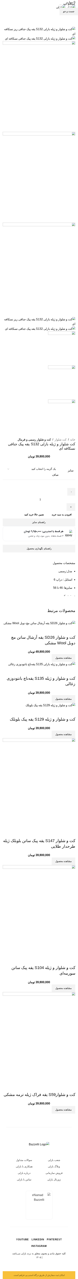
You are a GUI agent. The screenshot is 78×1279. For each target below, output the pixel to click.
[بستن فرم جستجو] (71, 6)
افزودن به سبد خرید (62, 514)
